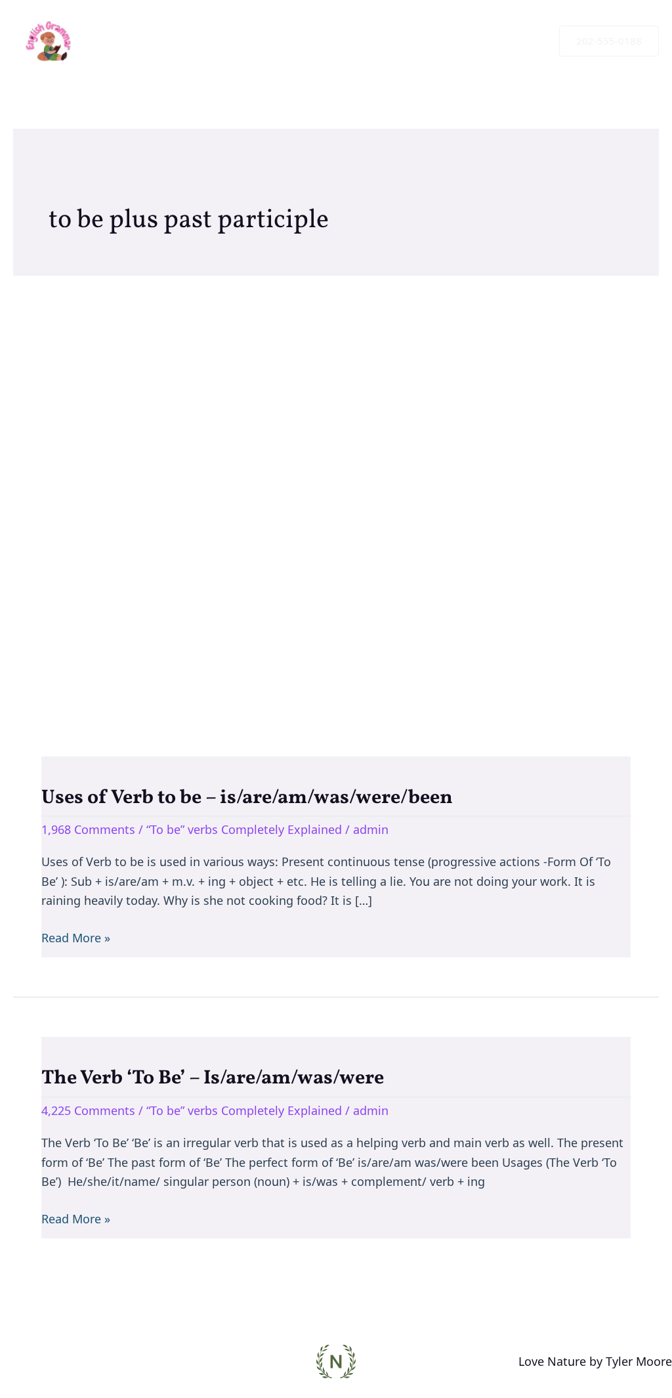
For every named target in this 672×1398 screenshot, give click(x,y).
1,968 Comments (88, 829)
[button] (609, 41)
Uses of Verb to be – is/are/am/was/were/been (247, 798)
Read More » (75, 937)
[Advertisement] (336, 496)
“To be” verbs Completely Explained (244, 829)
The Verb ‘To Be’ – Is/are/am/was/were (212, 1078)
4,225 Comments (88, 1110)
